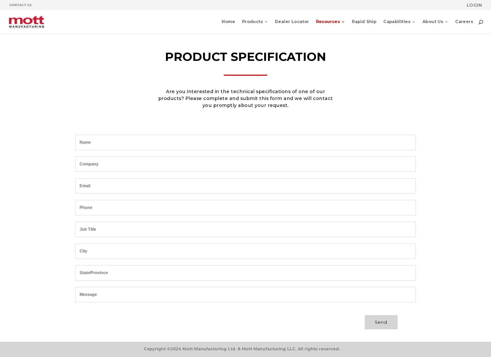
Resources (328, 22)
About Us (432, 22)
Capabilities (396, 22)
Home (228, 22)
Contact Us (20, 5)
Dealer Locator (292, 22)
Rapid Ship (364, 22)
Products (252, 22)
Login (474, 5)
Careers (464, 22)
